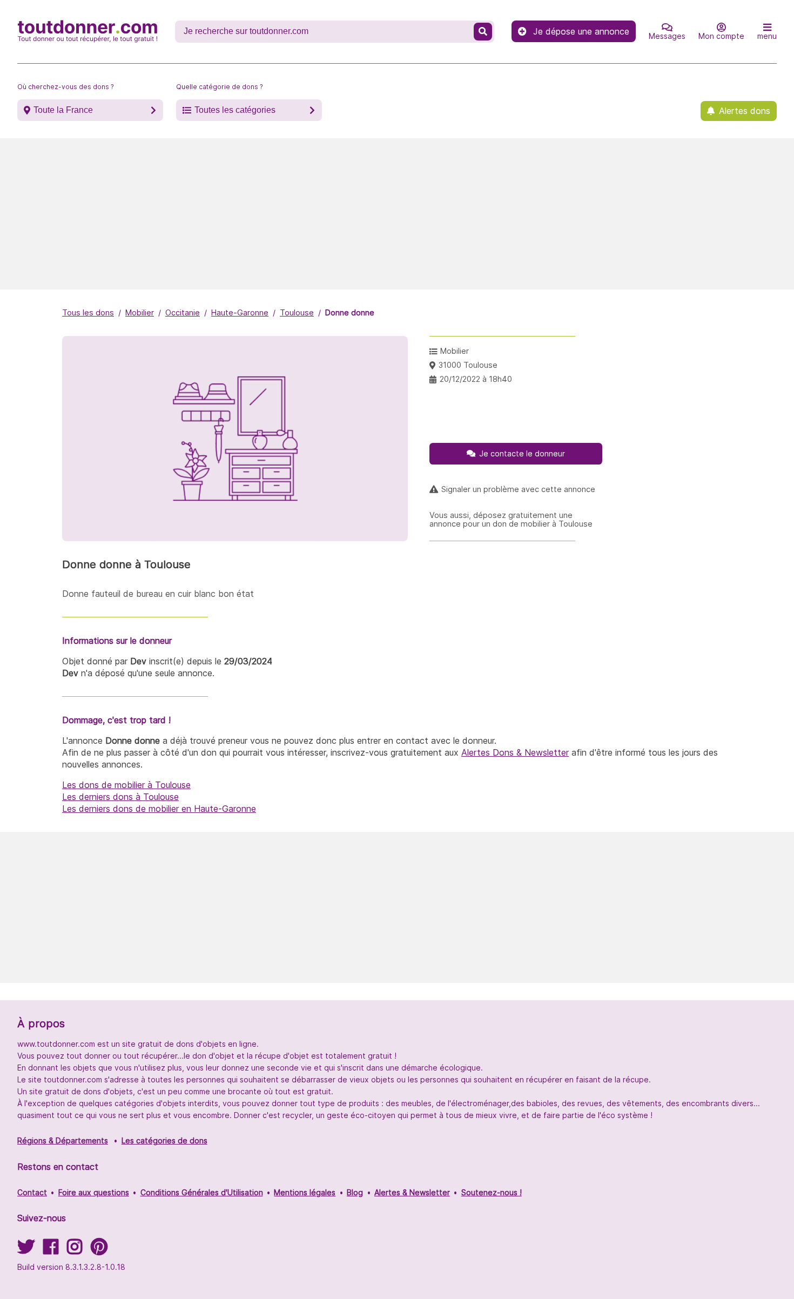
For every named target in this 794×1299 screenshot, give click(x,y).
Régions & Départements (62, 1140)
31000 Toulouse (468, 364)
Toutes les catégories (234, 110)
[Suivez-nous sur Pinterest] (99, 1250)
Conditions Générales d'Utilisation (201, 1192)
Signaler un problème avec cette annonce (518, 489)
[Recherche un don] (483, 32)
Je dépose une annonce (581, 31)
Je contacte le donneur (522, 453)
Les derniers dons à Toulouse (120, 796)
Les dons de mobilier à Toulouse (126, 784)
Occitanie (182, 312)
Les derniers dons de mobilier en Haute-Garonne (159, 808)
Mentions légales (304, 1192)
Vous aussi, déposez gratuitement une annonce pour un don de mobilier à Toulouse (511, 519)
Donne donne (349, 312)
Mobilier (139, 312)
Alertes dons (744, 110)
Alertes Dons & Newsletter (515, 752)
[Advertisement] (397, 214)
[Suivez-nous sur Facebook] (50, 1250)
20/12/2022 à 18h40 (476, 378)
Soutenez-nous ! (491, 1192)
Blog (355, 1192)
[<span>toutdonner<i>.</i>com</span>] (87, 31)
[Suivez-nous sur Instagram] (74, 1250)
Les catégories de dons (164, 1140)
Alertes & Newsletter (412, 1192)
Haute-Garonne (239, 312)
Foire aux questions (93, 1192)
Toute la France (63, 110)
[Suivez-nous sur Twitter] (26, 1250)
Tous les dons (88, 312)
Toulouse (297, 312)
